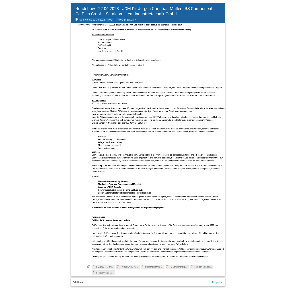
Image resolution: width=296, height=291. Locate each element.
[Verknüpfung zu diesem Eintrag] (85, 282)
